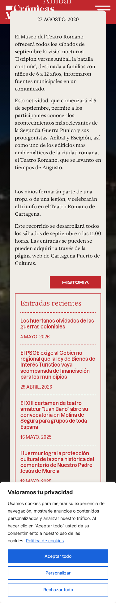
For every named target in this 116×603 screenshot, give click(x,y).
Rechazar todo (58, 589)
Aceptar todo (58, 556)
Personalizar (58, 572)
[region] (58, 542)
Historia (75, 282)
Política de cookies (45, 540)
